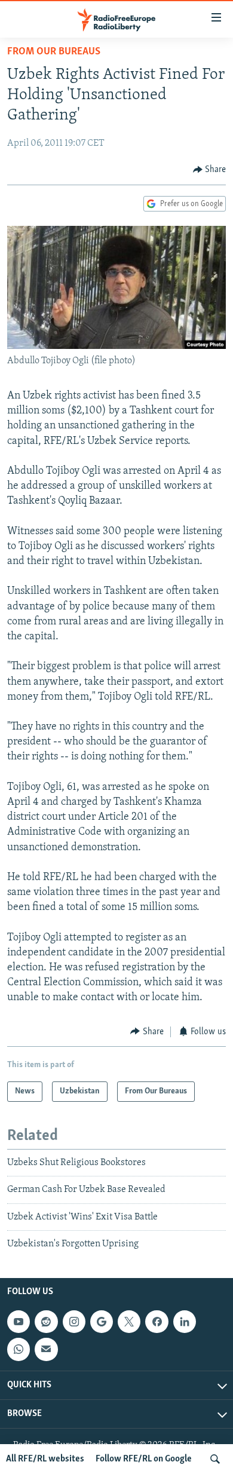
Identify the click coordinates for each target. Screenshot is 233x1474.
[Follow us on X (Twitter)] (129, 1321)
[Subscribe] (46, 1349)
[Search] (215, 1459)
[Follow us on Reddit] (46, 1321)
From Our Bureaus (53, 52)
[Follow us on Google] (101, 1321)
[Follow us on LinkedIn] (184, 1321)
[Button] (209, 169)
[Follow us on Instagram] (74, 1321)
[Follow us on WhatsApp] (18, 1349)
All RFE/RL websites (45, 1459)
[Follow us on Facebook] (156, 1321)
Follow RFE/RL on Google (144, 1459)
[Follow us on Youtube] (18, 1321)
